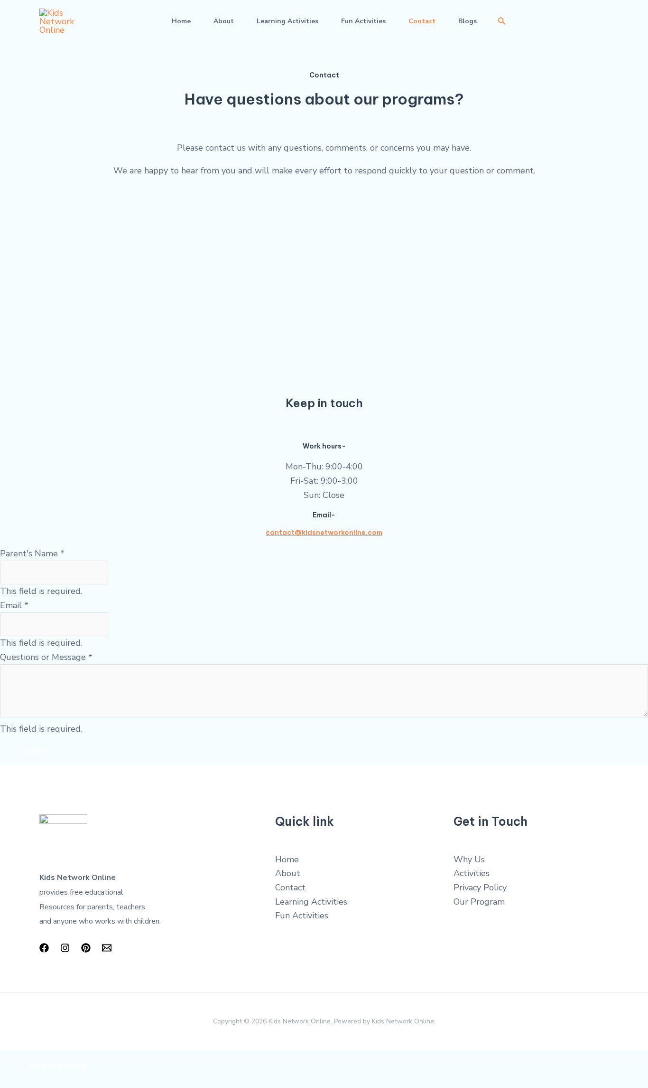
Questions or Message (46, 657)
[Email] (106, 948)
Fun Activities (363, 21)
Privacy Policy (480, 887)
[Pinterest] (86, 948)
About (223, 21)
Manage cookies (57, 1065)
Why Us (469, 859)
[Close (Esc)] (140, 1059)
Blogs (467, 21)
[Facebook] (44, 948)
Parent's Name (32, 553)
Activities (472, 873)
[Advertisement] (324, 252)
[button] (502, 21)
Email (14, 605)
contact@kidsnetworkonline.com (324, 532)
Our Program (479, 901)
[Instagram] (65, 948)
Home (181, 21)
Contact (421, 21)
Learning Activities (287, 21)
